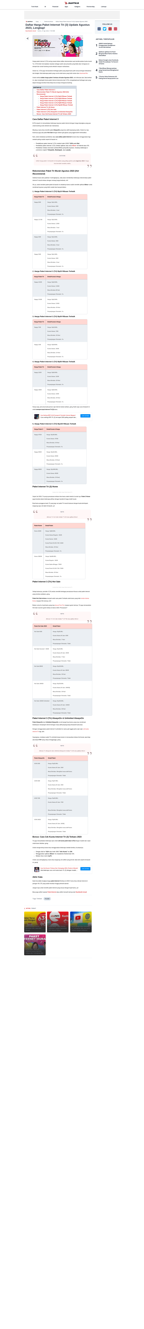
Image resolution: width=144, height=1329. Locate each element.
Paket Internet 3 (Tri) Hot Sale (46, 109)
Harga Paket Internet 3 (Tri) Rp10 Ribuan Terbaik (56, 96)
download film (84, 73)
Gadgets (77, 7)
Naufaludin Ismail (31, 31)
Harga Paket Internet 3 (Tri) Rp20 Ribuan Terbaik (56, 98)
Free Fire (59, 605)
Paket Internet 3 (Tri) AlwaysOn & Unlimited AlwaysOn (54, 112)
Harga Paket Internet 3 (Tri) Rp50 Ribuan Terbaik (56, 103)
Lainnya (103, 7)
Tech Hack (34, 7)
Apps (66, 7)
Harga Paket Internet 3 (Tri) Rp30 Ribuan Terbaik (56, 100)
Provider (47, 899)
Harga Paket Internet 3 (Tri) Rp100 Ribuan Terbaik (56, 105)
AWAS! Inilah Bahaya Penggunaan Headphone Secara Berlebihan (107, 45)
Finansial (55, 7)
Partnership (91, 7)
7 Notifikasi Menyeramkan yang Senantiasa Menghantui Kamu (108, 70)
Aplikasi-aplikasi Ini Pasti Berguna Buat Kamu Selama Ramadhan (108, 53)
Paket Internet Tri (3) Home (45, 107)
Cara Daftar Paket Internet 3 (46, 90)
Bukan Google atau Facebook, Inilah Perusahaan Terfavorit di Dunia (109, 62)
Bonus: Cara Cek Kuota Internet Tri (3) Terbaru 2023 (54, 114)
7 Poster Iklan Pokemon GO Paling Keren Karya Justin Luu (108, 77)
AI (45, 7)
